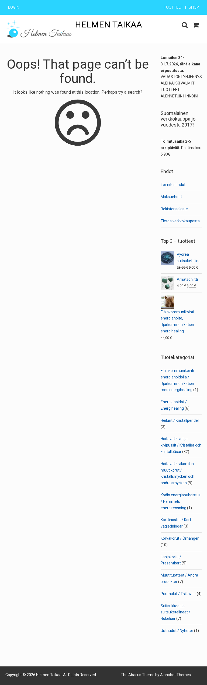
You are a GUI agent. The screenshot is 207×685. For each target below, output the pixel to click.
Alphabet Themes (175, 675)
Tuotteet (173, 7)
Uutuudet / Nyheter (177, 630)
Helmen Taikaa (108, 24)
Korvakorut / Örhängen (180, 538)
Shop (193, 7)
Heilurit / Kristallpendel (180, 420)
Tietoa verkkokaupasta (180, 221)
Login (13, 7)
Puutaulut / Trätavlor (178, 594)
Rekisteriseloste (174, 209)
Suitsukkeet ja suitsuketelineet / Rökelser (175, 612)
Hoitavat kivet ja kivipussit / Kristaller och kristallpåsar (181, 445)
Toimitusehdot (173, 184)
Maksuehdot (171, 197)
